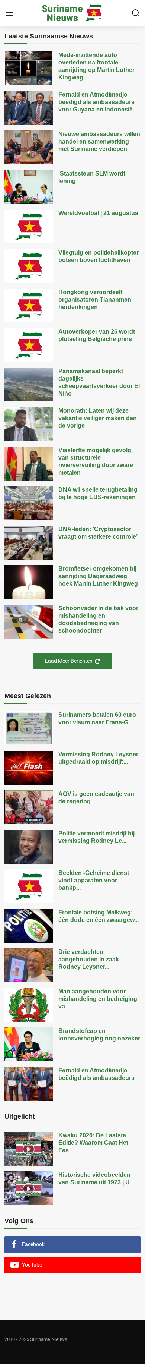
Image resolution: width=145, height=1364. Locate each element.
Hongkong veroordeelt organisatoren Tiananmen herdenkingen (94, 299)
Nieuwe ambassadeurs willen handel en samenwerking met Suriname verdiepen (99, 141)
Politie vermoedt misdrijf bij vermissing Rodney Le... (96, 837)
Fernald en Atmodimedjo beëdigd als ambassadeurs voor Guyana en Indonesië (96, 102)
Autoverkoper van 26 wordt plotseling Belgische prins (96, 335)
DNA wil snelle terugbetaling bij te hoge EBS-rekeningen (98, 493)
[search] (135, 13)
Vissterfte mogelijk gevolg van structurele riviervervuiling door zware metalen (95, 461)
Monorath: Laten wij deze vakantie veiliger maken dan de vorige (97, 418)
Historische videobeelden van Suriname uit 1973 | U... (96, 1178)
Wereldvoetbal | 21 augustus (98, 213)
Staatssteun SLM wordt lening (91, 177)
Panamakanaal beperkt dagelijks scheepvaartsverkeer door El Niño (99, 382)
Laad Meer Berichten (69, 661)
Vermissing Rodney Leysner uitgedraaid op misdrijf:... (98, 758)
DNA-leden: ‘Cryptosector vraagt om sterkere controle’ (98, 533)
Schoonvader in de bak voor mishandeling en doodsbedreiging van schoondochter (98, 619)
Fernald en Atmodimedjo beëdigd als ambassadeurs (96, 1074)
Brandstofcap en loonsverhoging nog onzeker (99, 1035)
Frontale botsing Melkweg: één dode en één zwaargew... (98, 916)
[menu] (9, 13)
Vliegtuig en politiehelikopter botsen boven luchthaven (98, 256)
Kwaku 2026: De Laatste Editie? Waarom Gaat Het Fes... (93, 1142)
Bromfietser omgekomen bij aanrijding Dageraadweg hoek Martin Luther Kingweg (98, 576)
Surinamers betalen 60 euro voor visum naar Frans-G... (97, 718)
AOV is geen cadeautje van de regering (96, 797)
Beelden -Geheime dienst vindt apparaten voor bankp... (93, 880)
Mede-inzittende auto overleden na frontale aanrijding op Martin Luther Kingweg (96, 66)
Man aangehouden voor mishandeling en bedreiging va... (97, 998)
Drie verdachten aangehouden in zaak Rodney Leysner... (88, 959)
